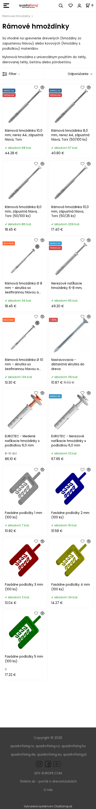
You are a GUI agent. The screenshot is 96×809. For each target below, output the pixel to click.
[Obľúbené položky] (70, 5)
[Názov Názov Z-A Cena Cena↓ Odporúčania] (78, 74)
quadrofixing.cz (48, 746)
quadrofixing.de (23, 754)
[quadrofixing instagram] (39, 764)
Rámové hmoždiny (16, 16)
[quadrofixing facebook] (47, 764)
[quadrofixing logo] (28, 6)
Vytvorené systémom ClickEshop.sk (48, 806)
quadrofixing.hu (74, 746)
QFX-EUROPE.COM (48, 773)
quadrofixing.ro (22, 746)
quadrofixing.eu (49, 754)
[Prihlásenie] (79, 5)
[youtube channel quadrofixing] (56, 764)
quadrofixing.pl (74, 754)
